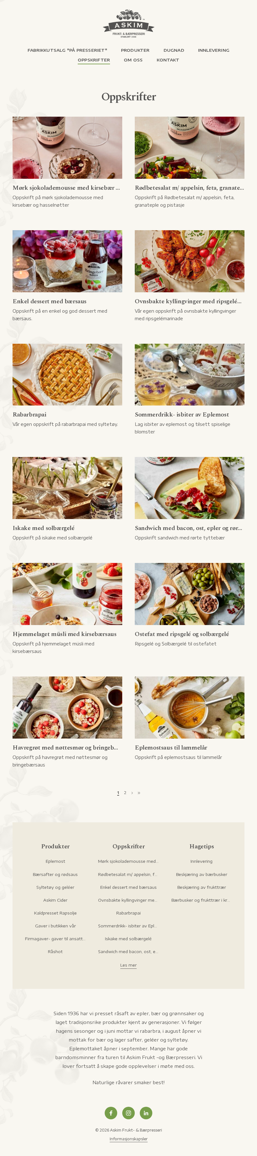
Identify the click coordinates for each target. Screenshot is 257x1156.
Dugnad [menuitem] (174, 50)
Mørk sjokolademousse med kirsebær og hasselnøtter (128, 861)
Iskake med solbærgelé (128, 938)
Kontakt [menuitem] (168, 59)
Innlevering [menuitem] (213, 50)
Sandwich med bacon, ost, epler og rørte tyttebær (128, 951)
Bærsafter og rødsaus (55, 874)
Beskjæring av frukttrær (201, 887)
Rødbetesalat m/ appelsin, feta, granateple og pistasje (128, 874)
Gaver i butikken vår (55, 925)
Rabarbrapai (128, 912)
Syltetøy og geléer (55, 887)
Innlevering (201, 861)
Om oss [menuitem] (133, 59)
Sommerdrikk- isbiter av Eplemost (128, 925)
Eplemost (55, 861)
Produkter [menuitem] (135, 50)
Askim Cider (55, 900)
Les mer (128, 965)
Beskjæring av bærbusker (201, 874)
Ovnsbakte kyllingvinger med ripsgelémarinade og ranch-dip (128, 900)
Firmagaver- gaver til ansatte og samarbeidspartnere (55, 938)
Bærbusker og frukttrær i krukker (201, 900)
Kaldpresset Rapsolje (55, 912)
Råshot (55, 951)
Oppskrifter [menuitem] (94, 59)
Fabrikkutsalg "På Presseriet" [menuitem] (67, 50)
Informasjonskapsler (129, 1139)
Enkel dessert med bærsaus (128, 887)
